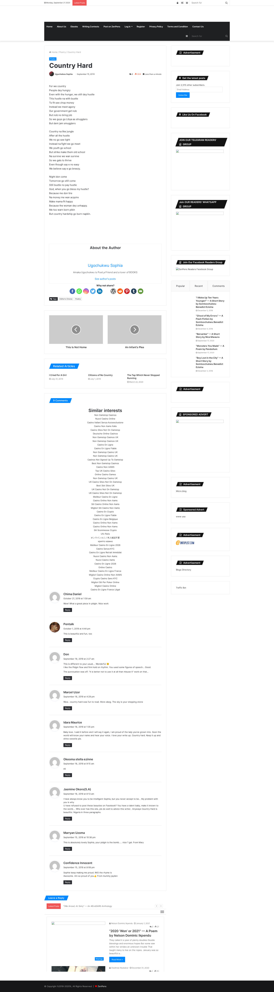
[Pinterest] (127, 291)
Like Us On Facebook (194, 114)
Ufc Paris (105, 534)
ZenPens (102, 986)
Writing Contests (90, 26)
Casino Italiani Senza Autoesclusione (105, 422)
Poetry (62, 52)
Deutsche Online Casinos (105, 433)
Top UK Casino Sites (105, 470)
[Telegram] (106, 291)
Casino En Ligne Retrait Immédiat (105, 552)
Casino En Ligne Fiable (105, 448)
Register (141, 26)
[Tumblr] (134, 291)
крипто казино (105, 541)
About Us (61, 26)
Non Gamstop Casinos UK (105, 437)
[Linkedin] (99, 291)
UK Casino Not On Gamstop (105, 489)
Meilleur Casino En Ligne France (105, 571)
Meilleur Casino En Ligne (105, 497)
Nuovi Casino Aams (105, 560)
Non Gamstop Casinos (105, 415)
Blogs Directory (183, 569)
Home (49, 26)
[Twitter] (93, 291)
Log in (127, 26)
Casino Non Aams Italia (105, 426)
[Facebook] (72, 291)
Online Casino (105, 567)
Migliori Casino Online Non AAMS (105, 575)
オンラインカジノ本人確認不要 (105, 537)
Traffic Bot (181, 587)
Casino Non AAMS (105, 467)
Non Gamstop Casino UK (105, 452)
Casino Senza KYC (105, 548)
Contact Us (198, 26)
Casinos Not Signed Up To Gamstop (105, 459)
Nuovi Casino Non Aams (105, 556)
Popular (180, 285)
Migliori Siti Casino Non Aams (105, 508)
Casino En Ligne (105, 444)
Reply (67, 610)
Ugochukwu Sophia (64, 74)
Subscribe (182, 95)
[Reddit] (120, 291)
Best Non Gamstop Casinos (105, 463)
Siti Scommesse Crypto (105, 530)
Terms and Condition (177, 26)
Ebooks (74, 26)
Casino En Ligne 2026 (105, 563)
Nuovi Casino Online (105, 418)
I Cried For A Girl (58, 375)
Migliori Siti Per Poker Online (105, 582)
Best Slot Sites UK (105, 485)
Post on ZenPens (112, 26)
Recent (199, 285)
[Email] (140, 291)
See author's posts (105, 278)
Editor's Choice (66, 299)
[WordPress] (113, 291)
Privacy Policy (156, 26)
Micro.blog (181, 491)
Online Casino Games (105, 474)
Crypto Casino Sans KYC (105, 578)
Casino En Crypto (105, 511)
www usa (180, 516)
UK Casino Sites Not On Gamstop (105, 482)
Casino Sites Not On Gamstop (105, 430)
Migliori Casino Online (105, 586)
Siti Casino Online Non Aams (105, 504)
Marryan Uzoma (74, 832)
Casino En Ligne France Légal (105, 589)
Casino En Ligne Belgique (105, 519)
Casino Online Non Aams (105, 500)
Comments (218, 285)
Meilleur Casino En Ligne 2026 (105, 545)
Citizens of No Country (100, 375)
